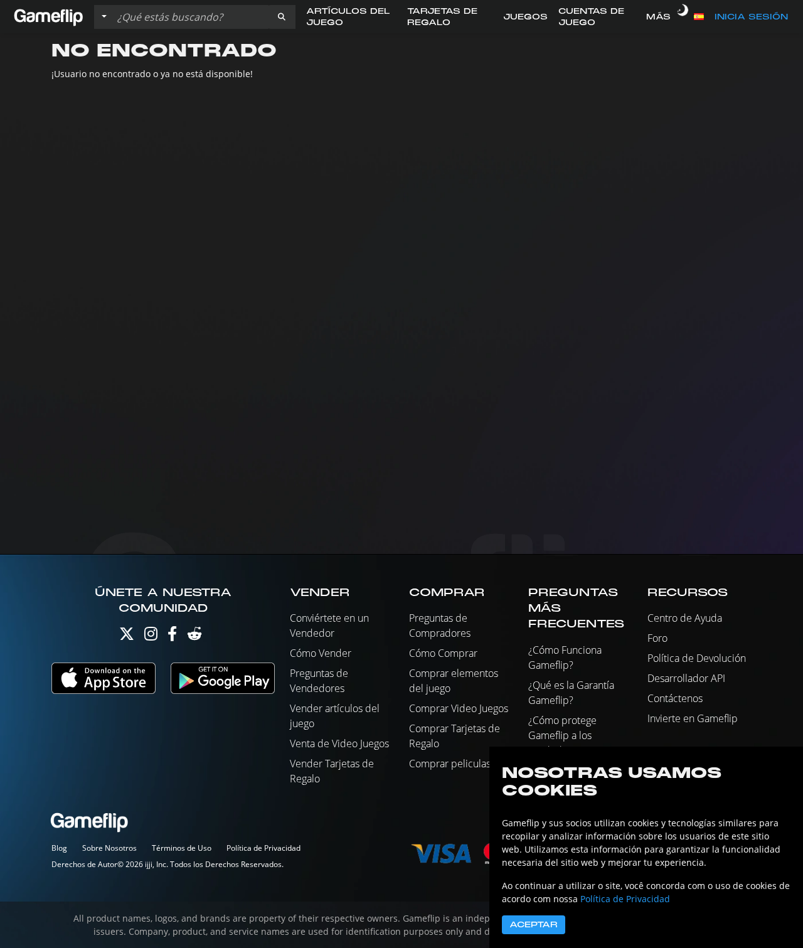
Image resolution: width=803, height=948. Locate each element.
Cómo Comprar (443, 653)
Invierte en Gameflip (692, 718)
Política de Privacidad (263, 848)
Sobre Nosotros (109, 848)
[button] (281, 17)
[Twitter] (126, 636)
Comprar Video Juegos (458, 708)
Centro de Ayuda (684, 618)
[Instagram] (150, 636)
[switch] (682, 17)
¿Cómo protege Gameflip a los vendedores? (562, 735)
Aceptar (533, 925)
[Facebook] (172, 636)
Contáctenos (675, 698)
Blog (59, 848)
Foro (657, 638)
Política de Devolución (696, 658)
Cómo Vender (320, 653)
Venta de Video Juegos (339, 743)
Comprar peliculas (450, 763)
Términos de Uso (181, 848)
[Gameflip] (48, 16)
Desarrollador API (686, 678)
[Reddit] (194, 636)
